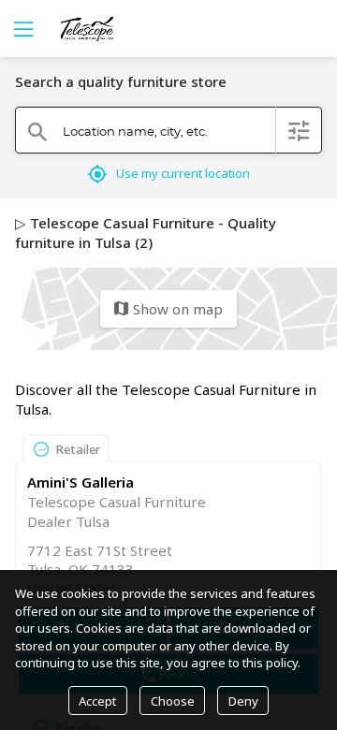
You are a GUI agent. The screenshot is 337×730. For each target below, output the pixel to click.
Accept (97, 701)
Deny (243, 701)
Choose (173, 701)
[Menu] (21, 28)
